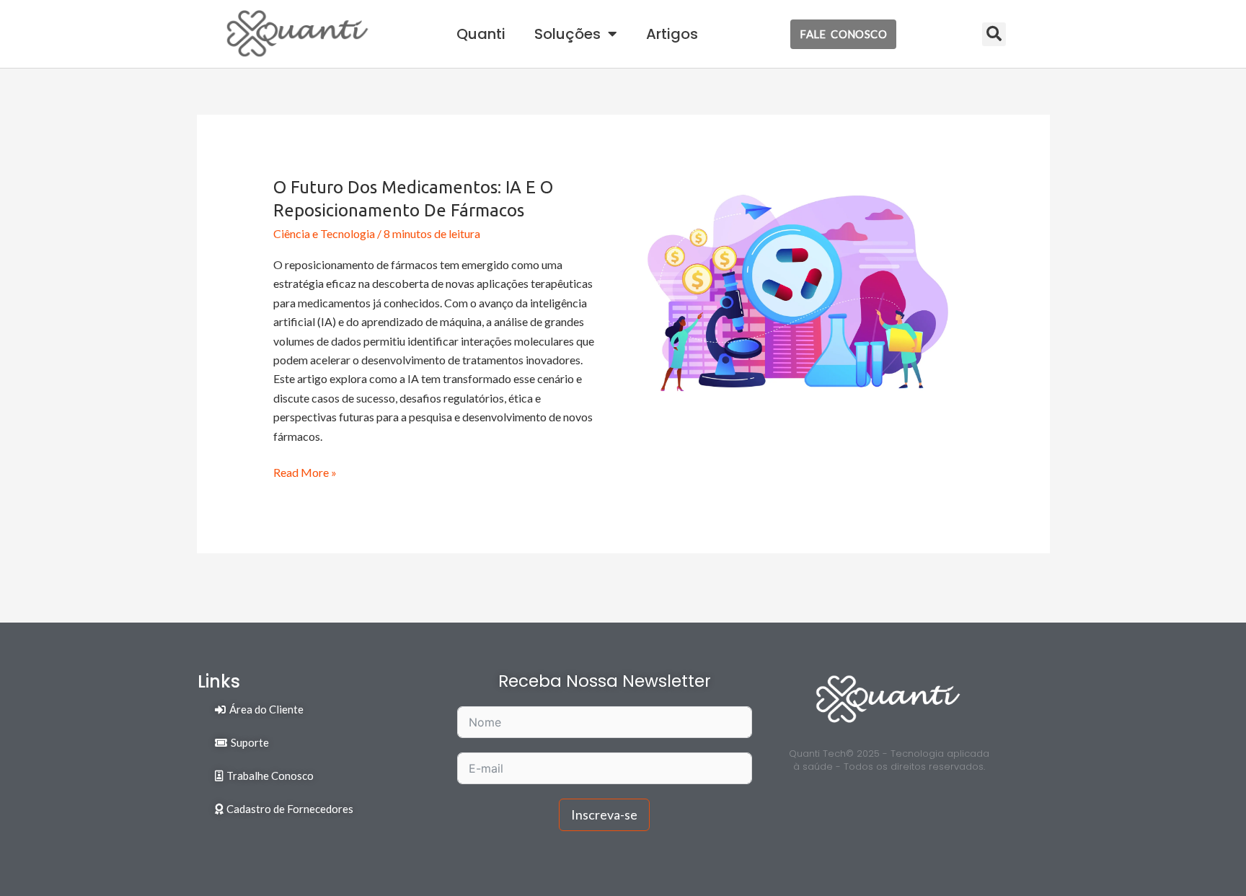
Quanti (480, 34)
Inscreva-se (604, 814)
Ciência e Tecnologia (324, 233)
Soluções (567, 34)
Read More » (305, 471)
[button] (994, 34)
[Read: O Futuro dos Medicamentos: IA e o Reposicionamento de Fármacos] (798, 291)
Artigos (672, 34)
